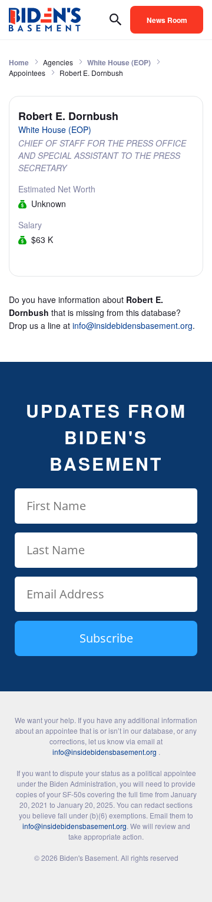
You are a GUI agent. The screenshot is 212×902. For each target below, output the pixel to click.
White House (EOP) (119, 62)
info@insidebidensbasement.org (132, 325)
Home (19, 62)
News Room (167, 20)
